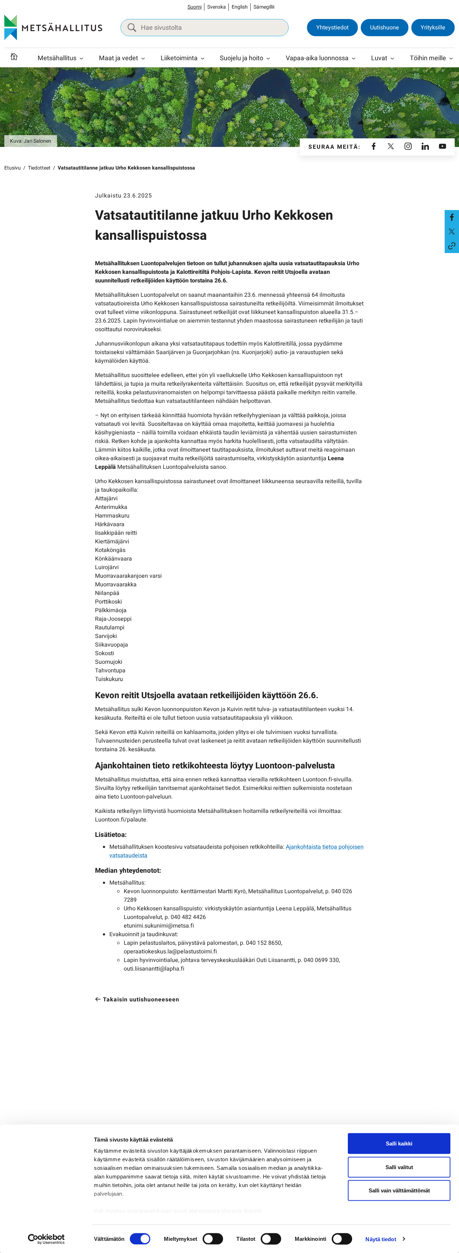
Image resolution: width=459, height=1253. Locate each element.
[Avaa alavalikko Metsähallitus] (81, 58)
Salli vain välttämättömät (399, 1190)
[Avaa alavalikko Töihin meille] (451, 58)
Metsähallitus (57, 58)
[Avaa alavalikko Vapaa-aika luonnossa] (353, 58)
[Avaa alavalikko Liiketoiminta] (202, 58)
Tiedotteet (39, 168)
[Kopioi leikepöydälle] (452, 246)
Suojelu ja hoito (241, 58)
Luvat (379, 58)
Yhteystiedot (332, 27)
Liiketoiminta (179, 58)
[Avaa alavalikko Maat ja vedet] (143, 58)
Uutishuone (384, 27)
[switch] (213, 1238)
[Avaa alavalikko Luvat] (392, 58)
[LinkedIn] (425, 147)
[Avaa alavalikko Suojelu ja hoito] (268, 58)
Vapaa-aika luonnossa (317, 58)
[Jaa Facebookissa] (452, 217)
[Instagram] (408, 147)
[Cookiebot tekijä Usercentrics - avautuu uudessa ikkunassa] (46, 1239)
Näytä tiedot (380, 1239)
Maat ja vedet (118, 58)
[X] (390, 147)
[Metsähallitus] (53, 27)
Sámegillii (264, 7)
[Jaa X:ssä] (452, 231)
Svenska (216, 7)
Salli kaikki (399, 1143)
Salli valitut (399, 1167)
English (240, 7)
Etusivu (12, 168)
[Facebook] (373, 147)
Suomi (195, 7)
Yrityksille (433, 27)
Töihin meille (428, 58)
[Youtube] (442, 147)
